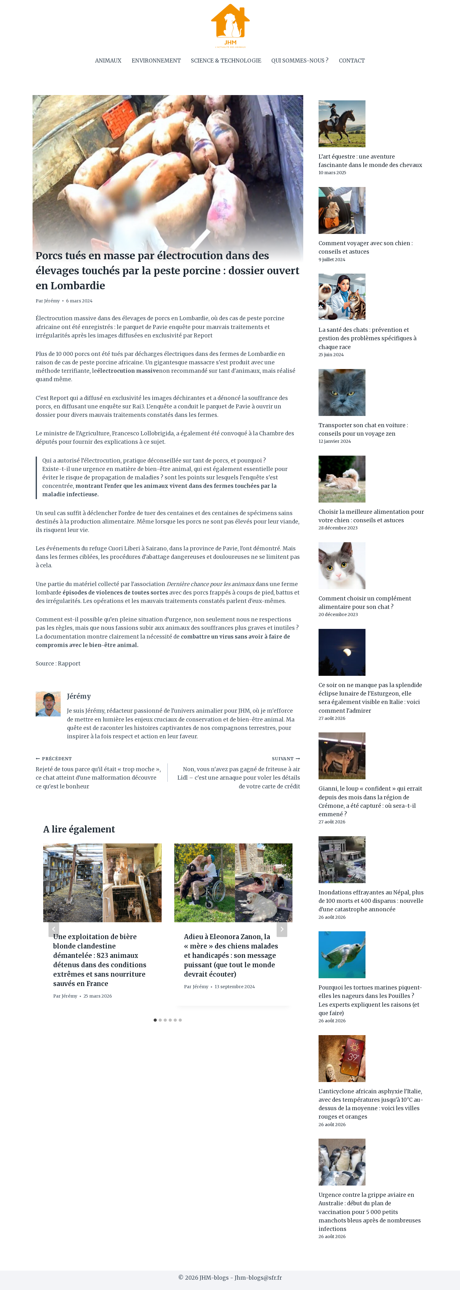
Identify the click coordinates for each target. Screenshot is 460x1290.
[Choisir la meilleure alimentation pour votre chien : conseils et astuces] (371, 479)
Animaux (108, 60)
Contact (352, 60)
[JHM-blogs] (230, 25)
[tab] (155, 1020)
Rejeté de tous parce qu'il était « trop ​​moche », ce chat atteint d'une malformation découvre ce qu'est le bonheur (98, 773)
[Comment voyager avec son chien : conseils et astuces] (371, 210)
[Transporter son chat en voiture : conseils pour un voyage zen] (371, 392)
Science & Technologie (226, 60)
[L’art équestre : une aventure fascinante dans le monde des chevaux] (371, 123)
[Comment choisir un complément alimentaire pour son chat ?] (371, 565)
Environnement (156, 60)
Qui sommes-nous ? (300, 60)
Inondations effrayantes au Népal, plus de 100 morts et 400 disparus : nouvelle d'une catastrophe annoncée (371, 901)
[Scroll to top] (444, 1280)
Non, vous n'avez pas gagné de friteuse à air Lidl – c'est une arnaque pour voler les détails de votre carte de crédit (238, 773)
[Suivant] (282, 929)
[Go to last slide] (54, 929)
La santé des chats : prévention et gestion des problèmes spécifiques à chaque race (368, 338)
